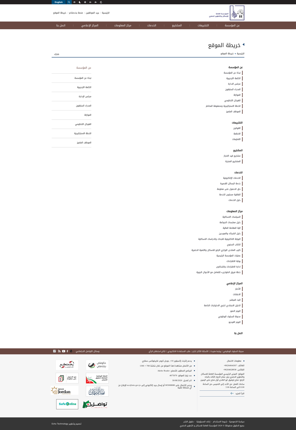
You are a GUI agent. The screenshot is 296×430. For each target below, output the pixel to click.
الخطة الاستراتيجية (82, 133)
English (59, 2)
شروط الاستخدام (219, 422)
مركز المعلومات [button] (122, 25)
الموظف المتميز (84, 143)
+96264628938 (229, 369)
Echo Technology (60, 423)
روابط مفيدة (215, 351)
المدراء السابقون (83, 106)
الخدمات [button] (151, 25)
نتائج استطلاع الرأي (157, 351)
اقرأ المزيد (239, 393)
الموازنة (87, 115)
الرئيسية (105, 13)
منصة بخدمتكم (75, 13)
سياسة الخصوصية (236, 422)
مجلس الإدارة (85, 96)
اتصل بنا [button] (60, 25)
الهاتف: (240, 365)
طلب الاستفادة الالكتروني (178, 351)
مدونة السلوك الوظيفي (233, 351)
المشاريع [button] (177, 25)
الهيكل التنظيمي (83, 124)
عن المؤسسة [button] (232, 25)
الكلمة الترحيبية (84, 87)
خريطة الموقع (59, 13)
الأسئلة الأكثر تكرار (200, 351)
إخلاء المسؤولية (203, 422)
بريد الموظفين (92, 13)
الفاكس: (240, 369)
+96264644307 (230, 365)
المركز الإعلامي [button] (89, 25)
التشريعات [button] (203, 25)
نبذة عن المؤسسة (82, 78)
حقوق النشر (188, 422)
